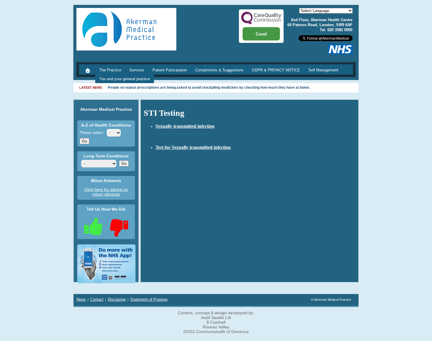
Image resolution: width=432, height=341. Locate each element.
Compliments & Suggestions (219, 70)
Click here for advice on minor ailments (106, 191)
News (81, 299)
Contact (96, 299)
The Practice (110, 70)
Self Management (323, 70)
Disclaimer (117, 299)
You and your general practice (124, 79)
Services (136, 70)
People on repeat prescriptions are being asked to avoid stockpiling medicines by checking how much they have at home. (209, 87)
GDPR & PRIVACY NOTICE (276, 70)
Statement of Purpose (149, 299)
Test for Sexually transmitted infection (193, 147)
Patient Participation (170, 70)
